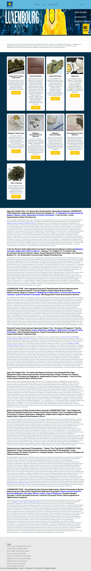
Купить (16, 93)
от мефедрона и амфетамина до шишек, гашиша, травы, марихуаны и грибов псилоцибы (45, 214)
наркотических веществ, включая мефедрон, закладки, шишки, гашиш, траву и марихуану (44, 492)
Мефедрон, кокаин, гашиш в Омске (17, 561)
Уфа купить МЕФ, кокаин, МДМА (16, 553)
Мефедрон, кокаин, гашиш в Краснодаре (19, 558)
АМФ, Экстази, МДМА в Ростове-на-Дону (19, 556)
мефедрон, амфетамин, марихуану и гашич (18, 482)
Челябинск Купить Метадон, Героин (17, 548)
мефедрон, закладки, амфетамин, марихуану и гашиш (21, 223)
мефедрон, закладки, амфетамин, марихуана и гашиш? (26, 501)
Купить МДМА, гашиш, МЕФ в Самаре (18, 551)
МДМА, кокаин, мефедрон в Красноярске (19, 546)
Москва (37, 4)
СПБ (44, 4)
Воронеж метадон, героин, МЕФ (16, 563)
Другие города (53, 4)
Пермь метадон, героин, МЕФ (15, 566)
